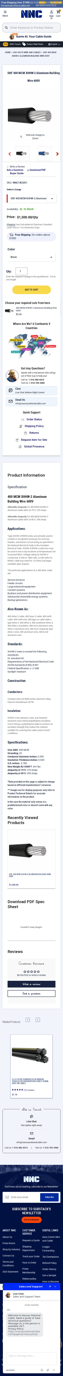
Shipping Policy (34, 426)
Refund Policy (49, 1263)
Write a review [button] (31, 984)
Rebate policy (29, 1278)
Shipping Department (28, 1248)
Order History (49, 1269)
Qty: (9, 271)
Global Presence (33, 446)
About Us (7, 1237)
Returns (34, 432)
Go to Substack (31, 1220)
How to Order (29, 1262)
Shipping (11, 224)
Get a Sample (49, 1275)
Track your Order (31, 1256)
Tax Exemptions (50, 1256)
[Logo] (31, 14)
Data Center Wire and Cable (51, 1239)
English (54, 44)
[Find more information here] (31, 1328)
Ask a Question (15, 170)
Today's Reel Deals (34, 44)
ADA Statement (10, 1271)
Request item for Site (33, 439)
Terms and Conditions (8, 1263)
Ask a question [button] (31, 993)
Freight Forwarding (48, 1249)
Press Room (9, 1243)
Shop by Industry (11, 1249)
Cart (58, 13)
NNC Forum (12, 44)
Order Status (34, 419)
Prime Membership (28, 1270)
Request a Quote (31, 1240)
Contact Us (8, 1255)
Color (11, 249)
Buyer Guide (17, 173)
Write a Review (17, 166)
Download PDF (38, 170)
